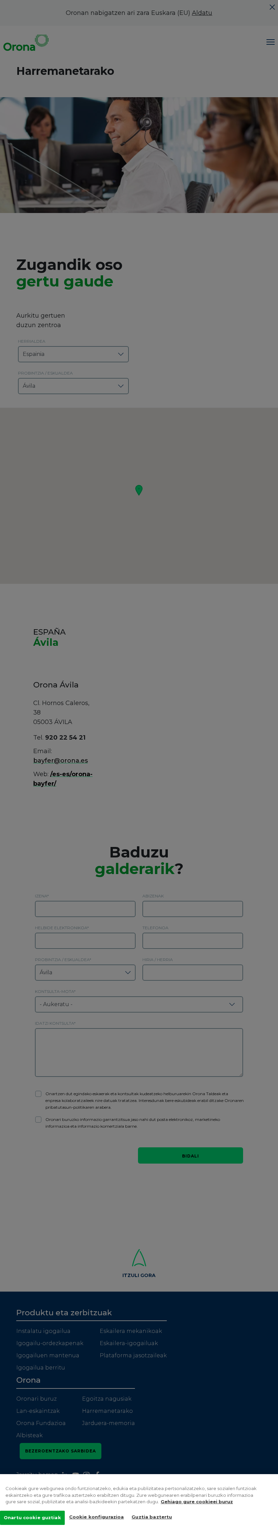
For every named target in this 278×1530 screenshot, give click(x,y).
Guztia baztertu (152, 1517)
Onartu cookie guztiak (32, 1517)
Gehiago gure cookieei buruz (197, 1501)
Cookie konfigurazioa (96, 1517)
